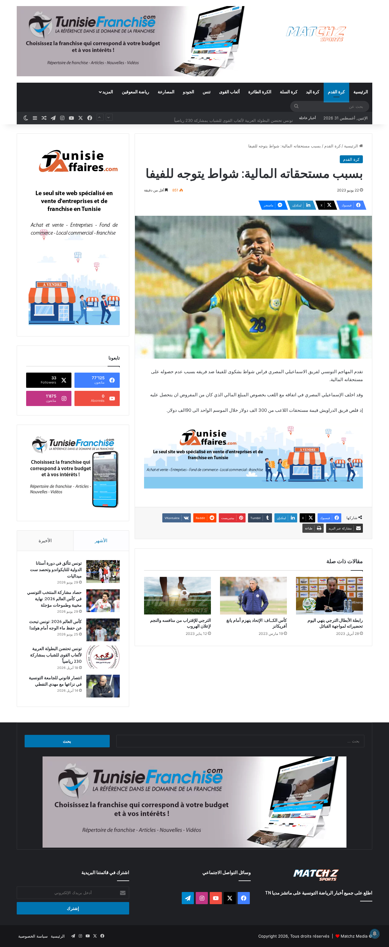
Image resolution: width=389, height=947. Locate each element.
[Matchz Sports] (316, 34)
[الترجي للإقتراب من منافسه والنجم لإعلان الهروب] (177, 596)
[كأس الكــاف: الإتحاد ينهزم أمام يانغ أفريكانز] (253, 596)
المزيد (107, 91)
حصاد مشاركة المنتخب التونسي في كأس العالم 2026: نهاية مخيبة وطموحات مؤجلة (54, 599)
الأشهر (101, 540)
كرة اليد (312, 91)
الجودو (188, 91)
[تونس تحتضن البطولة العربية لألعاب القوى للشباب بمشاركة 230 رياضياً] (103, 657)
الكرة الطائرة (259, 91)
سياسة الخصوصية (33, 936)
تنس (207, 91)
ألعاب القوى (229, 91)
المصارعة (166, 91)
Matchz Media (354, 936)
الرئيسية (360, 91)
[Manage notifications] (375, 933)
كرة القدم (336, 91)
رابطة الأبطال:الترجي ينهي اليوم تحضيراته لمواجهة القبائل (335, 623)
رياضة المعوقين (135, 91)
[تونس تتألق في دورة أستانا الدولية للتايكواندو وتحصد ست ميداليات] (103, 571)
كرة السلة (289, 91)
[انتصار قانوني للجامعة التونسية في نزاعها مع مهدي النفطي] (103, 686)
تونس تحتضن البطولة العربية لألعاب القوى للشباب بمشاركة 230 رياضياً (233, 117)
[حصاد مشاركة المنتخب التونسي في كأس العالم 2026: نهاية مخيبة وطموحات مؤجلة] (103, 600)
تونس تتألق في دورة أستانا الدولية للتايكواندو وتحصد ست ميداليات (56, 569)
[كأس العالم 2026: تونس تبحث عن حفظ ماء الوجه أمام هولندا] (103, 629)
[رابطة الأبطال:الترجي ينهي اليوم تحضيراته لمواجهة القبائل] (329, 596)
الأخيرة (45, 540)
